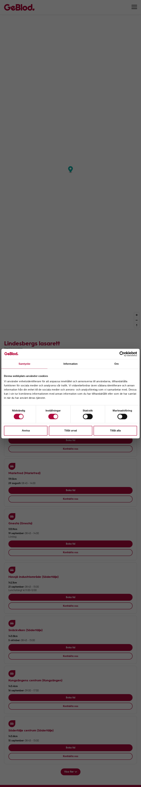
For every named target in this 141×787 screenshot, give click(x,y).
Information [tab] (70, 363)
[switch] (53, 416)
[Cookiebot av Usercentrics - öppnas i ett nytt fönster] (122, 353)
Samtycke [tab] (24, 363)
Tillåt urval (70, 430)
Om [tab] (116, 363)
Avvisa (26, 430)
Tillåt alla (115, 430)
